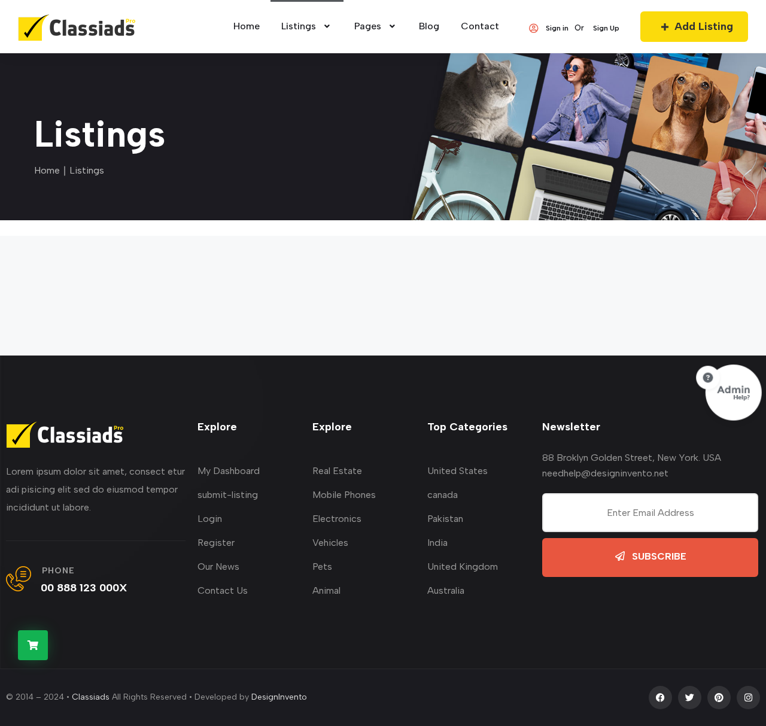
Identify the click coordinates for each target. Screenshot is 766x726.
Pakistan (445, 518)
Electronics (336, 518)
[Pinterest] (719, 697)
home (246, 26)
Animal (326, 590)
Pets (322, 566)
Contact (480, 26)
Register (216, 542)
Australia (445, 590)
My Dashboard (228, 470)
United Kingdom (462, 566)
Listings (298, 26)
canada (442, 494)
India (437, 542)
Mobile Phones (344, 494)
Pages (367, 26)
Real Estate (337, 470)
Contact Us (222, 590)
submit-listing (227, 494)
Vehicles (330, 542)
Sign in (557, 28)
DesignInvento (279, 697)
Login (209, 518)
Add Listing (703, 26)
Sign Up (606, 28)
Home (47, 170)
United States (457, 470)
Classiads (91, 697)
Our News (218, 566)
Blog (429, 26)
